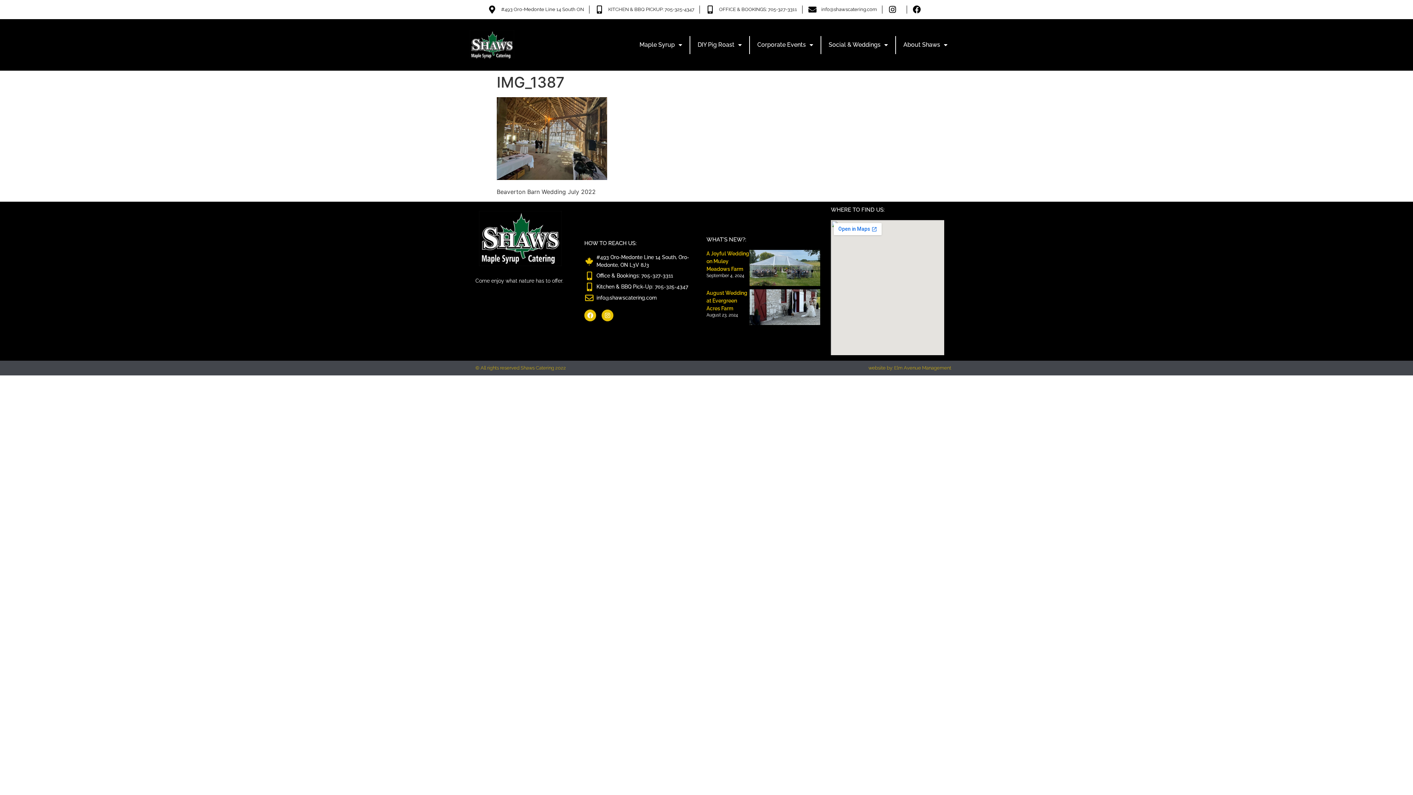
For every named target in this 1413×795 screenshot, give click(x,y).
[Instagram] (607, 315)
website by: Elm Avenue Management (909, 368)
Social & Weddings (855, 44)
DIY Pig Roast (716, 44)
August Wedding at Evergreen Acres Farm (726, 300)
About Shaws (921, 44)
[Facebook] (590, 315)
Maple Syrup (657, 44)
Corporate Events (781, 44)
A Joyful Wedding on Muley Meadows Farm (727, 261)
